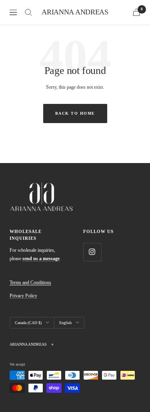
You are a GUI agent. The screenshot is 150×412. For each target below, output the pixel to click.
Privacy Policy (23, 296)
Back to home (75, 113)
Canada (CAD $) (28, 322)
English (65, 322)
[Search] (28, 12)
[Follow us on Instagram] (92, 252)
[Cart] (136, 12)
